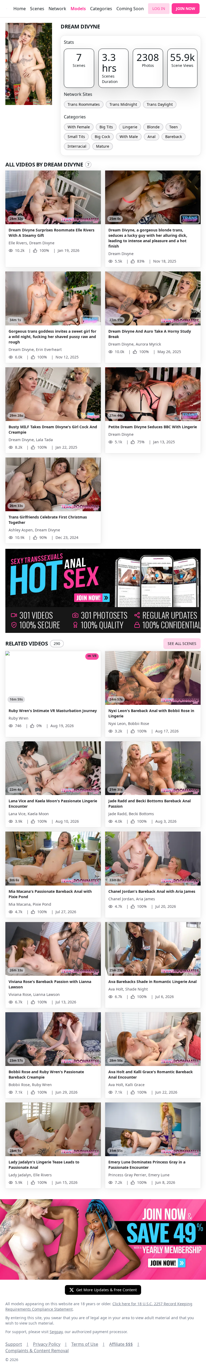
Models (78, 9)
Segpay (56, 1331)
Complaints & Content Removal (37, 1351)
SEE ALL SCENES (182, 643)
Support (17, 1344)
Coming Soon (130, 9)
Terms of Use (88, 1344)
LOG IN (158, 8)
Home (19, 9)
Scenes (37, 9)
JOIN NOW (185, 8)
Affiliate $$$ (124, 1344)
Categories (101, 9)
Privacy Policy (50, 1344)
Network (57, 9)
